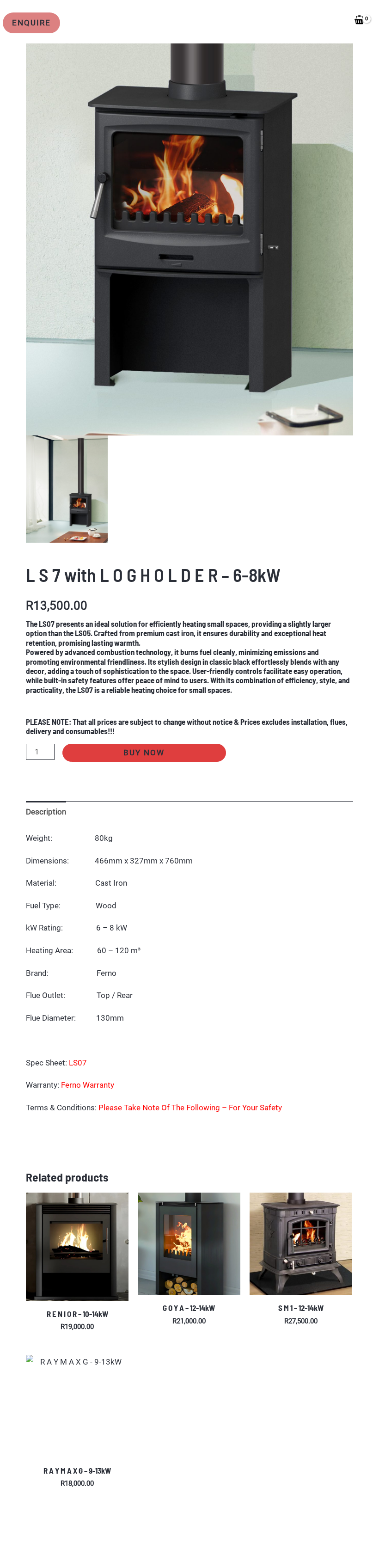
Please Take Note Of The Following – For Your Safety (190, 1107)
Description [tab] (46, 811)
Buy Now (144, 752)
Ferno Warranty (87, 1085)
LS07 (78, 1062)
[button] (33, 22)
